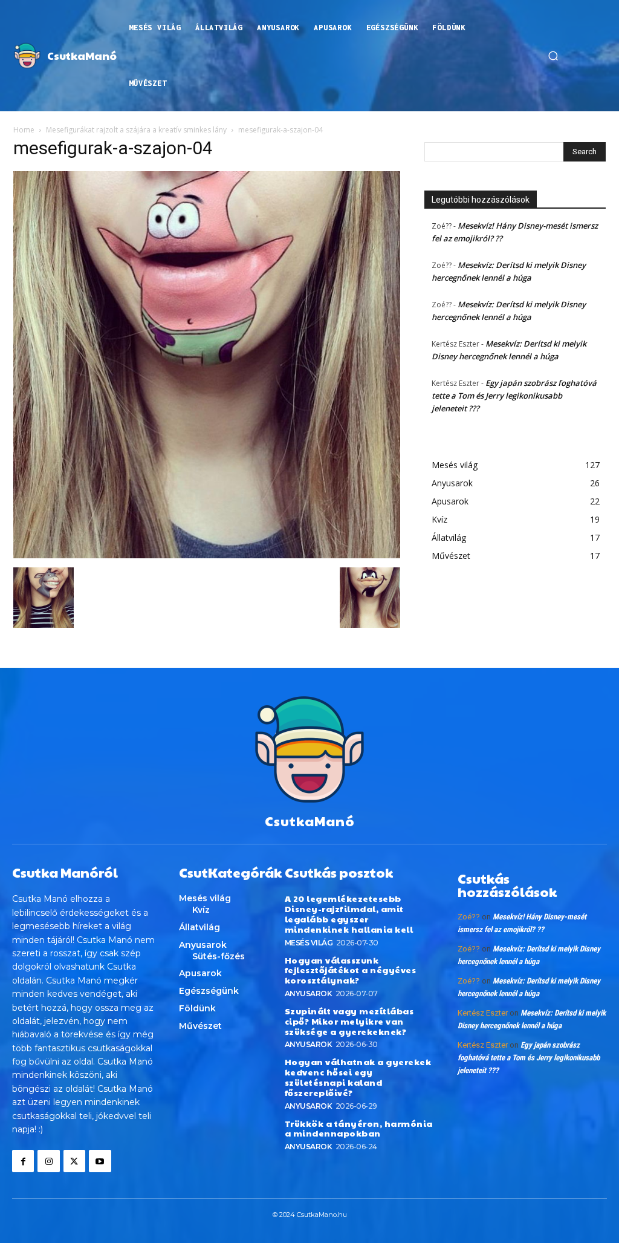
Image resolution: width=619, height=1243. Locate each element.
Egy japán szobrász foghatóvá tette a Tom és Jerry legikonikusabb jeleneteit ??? (514, 395)
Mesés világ (309, 942)
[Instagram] (48, 1161)
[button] (553, 56)
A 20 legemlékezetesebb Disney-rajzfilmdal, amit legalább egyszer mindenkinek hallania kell (349, 913)
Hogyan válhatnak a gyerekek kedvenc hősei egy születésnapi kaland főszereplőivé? (358, 1076)
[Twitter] (74, 1161)
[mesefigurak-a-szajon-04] (206, 555)
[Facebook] (23, 1161)
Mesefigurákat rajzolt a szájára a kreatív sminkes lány (136, 130)
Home (23, 130)
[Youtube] (100, 1161)
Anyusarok (308, 993)
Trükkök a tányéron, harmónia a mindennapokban (359, 1128)
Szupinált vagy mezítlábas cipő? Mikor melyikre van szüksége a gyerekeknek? (349, 1021)
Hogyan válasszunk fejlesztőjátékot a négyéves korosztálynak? (350, 970)
